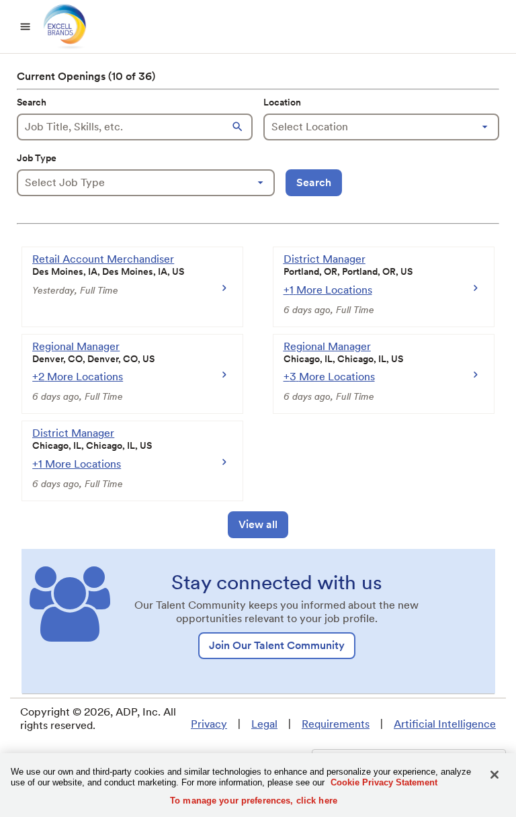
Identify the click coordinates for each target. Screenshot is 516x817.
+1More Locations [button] (328, 290)
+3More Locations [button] (329, 376)
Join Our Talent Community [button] (277, 645)
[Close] (494, 774)
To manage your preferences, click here (253, 801)
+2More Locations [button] (77, 376)
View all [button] (258, 524)
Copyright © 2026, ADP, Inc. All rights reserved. (98, 718)
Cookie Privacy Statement (384, 782)
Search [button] (313, 182)
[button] (239, 127)
